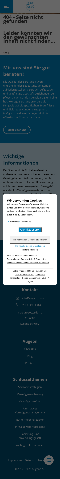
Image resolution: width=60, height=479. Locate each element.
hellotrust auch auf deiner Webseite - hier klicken (28, 263)
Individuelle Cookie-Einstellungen (30, 246)
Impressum (40, 274)
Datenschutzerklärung (24, 274)
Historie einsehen (30, 250)
